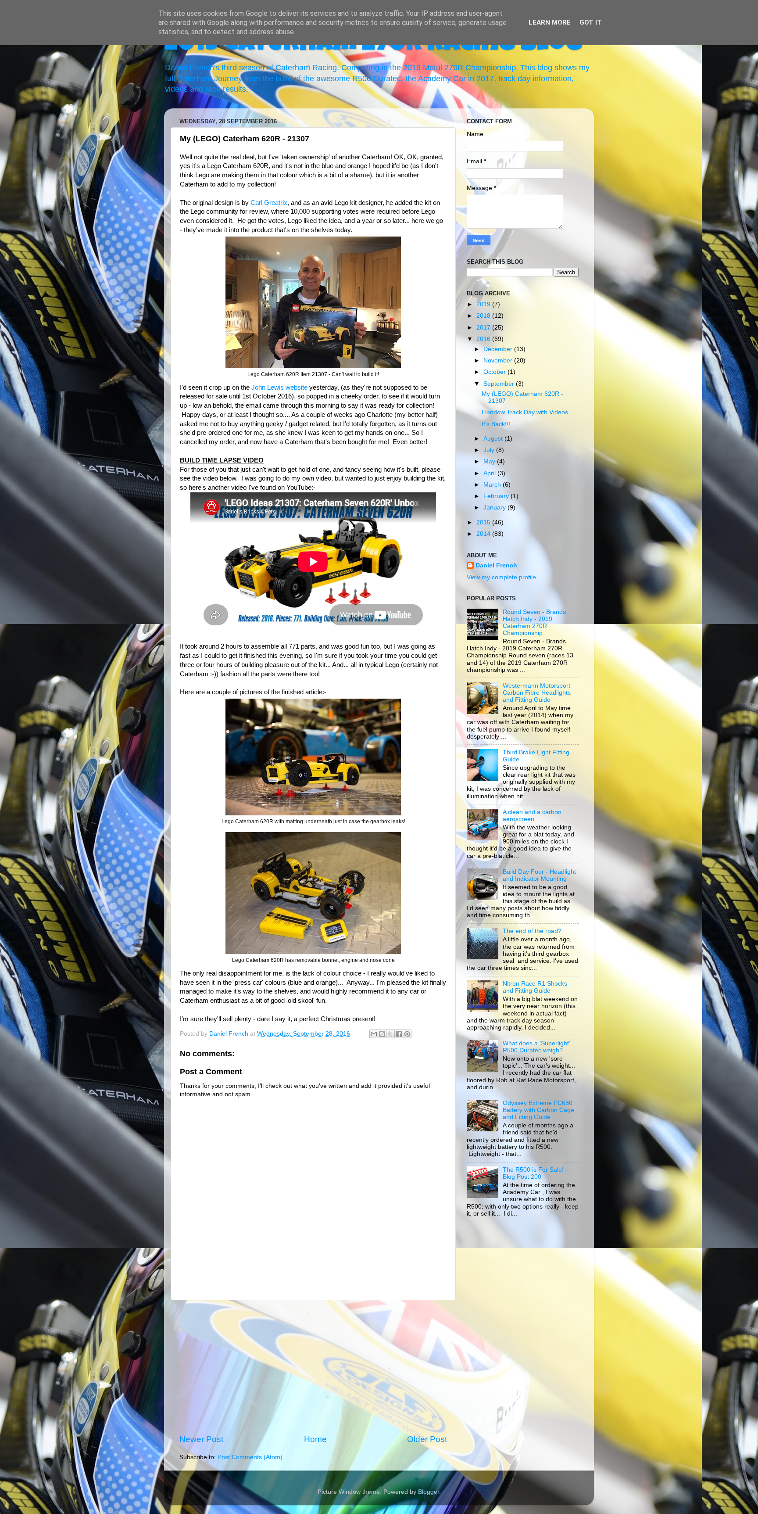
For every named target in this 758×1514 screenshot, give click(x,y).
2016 (484, 339)
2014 (484, 534)
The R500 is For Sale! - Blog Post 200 (535, 1173)
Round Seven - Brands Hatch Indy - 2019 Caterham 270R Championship (534, 623)
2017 (484, 327)
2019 (484, 304)
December (498, 349)
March (493, 484)
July (489, 450)
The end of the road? (532, 931)
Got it (590, 22)
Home (315, 1439)
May (490, 461)
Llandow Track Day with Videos (525, 412)
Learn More (550, 22)
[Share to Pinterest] (407, 1034)
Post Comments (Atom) (250, 1457)
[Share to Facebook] (398, 1034)
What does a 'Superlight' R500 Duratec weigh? (536, 1047)
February (497, 496)
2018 (484, 315)
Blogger (428, 1492)
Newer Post (201, 1439)
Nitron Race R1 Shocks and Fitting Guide (535, 987)
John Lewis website (279, 387)
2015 (484, 522)
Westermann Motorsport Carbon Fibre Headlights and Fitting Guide (537, 692)
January (495, 507)
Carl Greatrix (268, 202)
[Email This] (373, 1034)
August (493, 438)
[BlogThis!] (382, 1034)
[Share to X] (390, 1034)
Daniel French (496, 565)
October (495, 372)
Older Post (427, 1439)
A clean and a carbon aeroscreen (532, 815)
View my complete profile (501, 577)
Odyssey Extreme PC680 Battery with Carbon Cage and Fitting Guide (538, 1110)
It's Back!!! (496, 424)
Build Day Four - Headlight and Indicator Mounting (539, 875)
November (498, 360)
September (499, 383)
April (490, 473)
